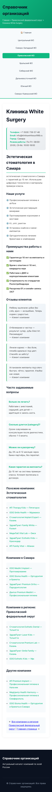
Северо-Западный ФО (26, 48)
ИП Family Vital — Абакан (21, 546)
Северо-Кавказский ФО (26, 94)
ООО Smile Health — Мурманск (24, 512)
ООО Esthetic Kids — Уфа (21, 658)
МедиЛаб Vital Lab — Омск (22, 533)
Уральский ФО (26, 63)
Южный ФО (26, 86)
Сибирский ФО (26, 71)
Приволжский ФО (26, 55)
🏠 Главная (26, 32)
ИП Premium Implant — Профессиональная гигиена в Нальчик (24, 684)
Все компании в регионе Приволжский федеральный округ (24, 725)
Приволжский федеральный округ (27, 20)
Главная (6, 20)
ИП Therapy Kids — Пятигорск (24, 507)
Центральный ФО (26, 40)
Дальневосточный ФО (26, 78)
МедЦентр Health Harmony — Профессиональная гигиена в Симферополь (24, 695)
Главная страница (27, 729)
